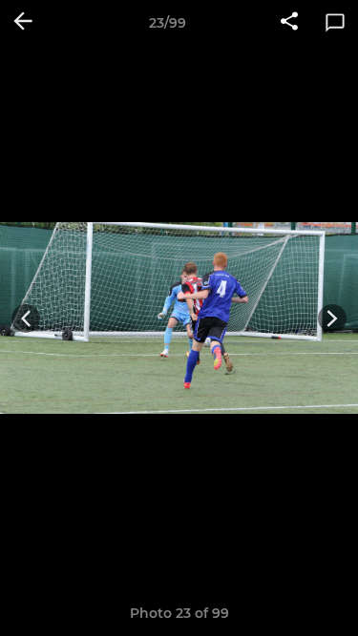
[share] (289, 23)
